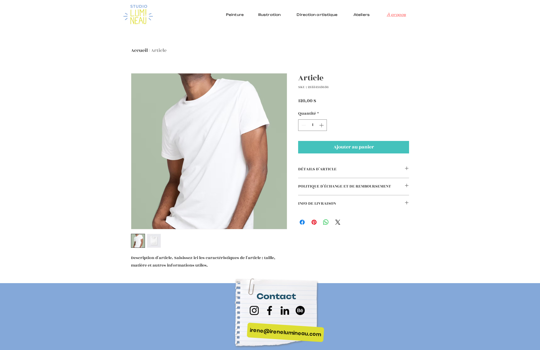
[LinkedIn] (285, 310)
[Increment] (322, 125)
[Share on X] (338, 222)
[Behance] (300, 310)
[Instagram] (254, 310)
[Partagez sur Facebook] (302, 222)
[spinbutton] (312, 125)
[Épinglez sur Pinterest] (314, 222)
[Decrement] (303, 125)
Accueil (139, 50)
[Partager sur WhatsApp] (326, 222)
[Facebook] (269, 310)
